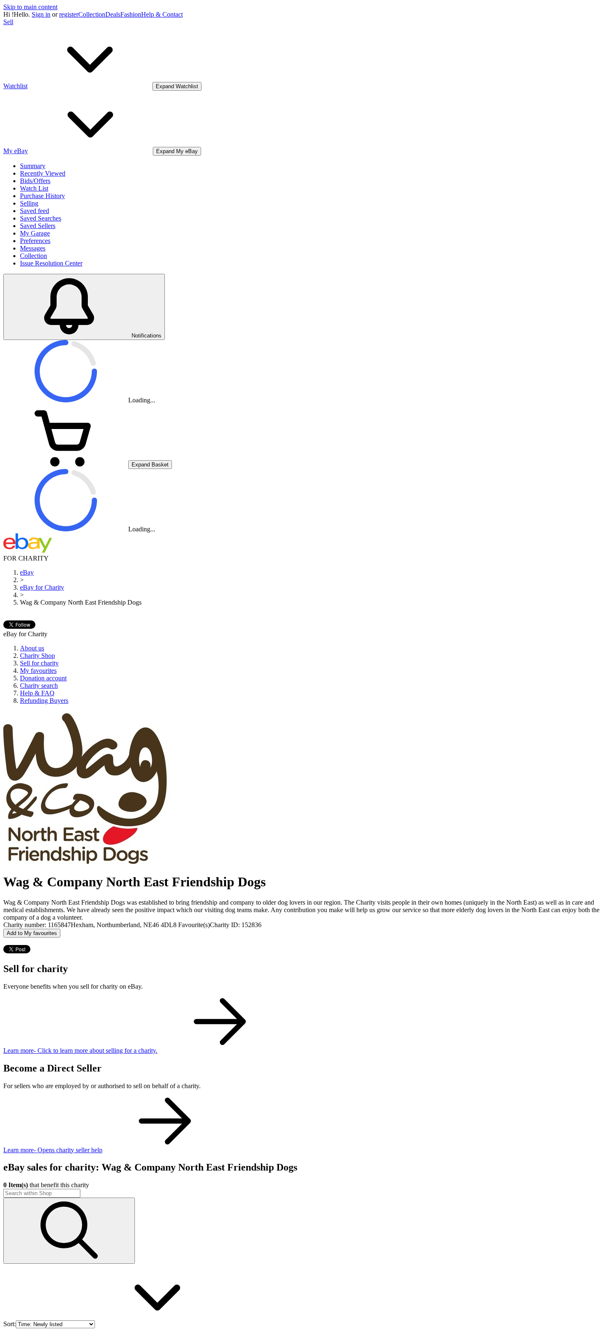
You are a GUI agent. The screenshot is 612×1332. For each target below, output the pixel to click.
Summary (32, 165)
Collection (91, 14)
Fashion (130, 14)
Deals (112, 14)
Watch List (34, 188)
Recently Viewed (42, 173)
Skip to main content (30, 6)
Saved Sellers (37, 225)
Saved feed (34, 210)
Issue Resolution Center (51, 263)
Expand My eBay (177, 151)
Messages (32, 248)
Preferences (35, 240)
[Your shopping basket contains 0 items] (65, 464)
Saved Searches (40, 218)
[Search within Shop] (69, 1231)
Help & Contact (162, 14)
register (68, 14)
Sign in (41, 14)
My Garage (35, 233)
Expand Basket (150, 464)
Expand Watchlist (177, 86)
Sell (8, 21)
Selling (29, 203)
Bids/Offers (35, 180)
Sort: (9, 1323)
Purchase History (42, 195)
